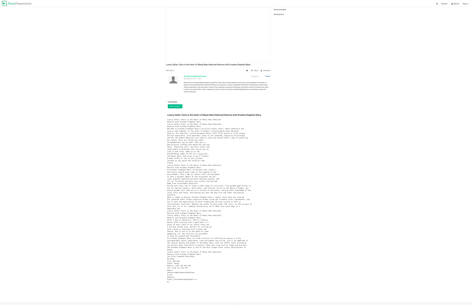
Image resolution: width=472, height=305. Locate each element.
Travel (267, 76)
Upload (456, 4)
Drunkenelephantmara (195, 76)
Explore (444, 4)
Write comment (175, 106)
